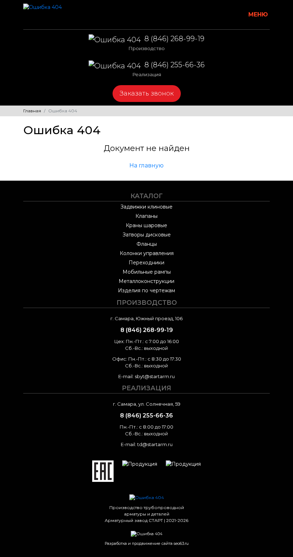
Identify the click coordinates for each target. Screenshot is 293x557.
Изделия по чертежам (146, 290)
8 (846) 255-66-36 (168, 68)
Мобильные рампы (147, 272)
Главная (32, 110)
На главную (146, 165)
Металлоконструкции (146, 281)
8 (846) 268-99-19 (166, 42)
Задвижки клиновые (146, 207)
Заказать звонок (147, 93)
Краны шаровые (146, 225)
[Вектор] (147, 530)
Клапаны (146, 216)
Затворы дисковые (147, 234)
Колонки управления (147, 253)
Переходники (146, 262)
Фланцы (146, 244)
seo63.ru (181, 543)
